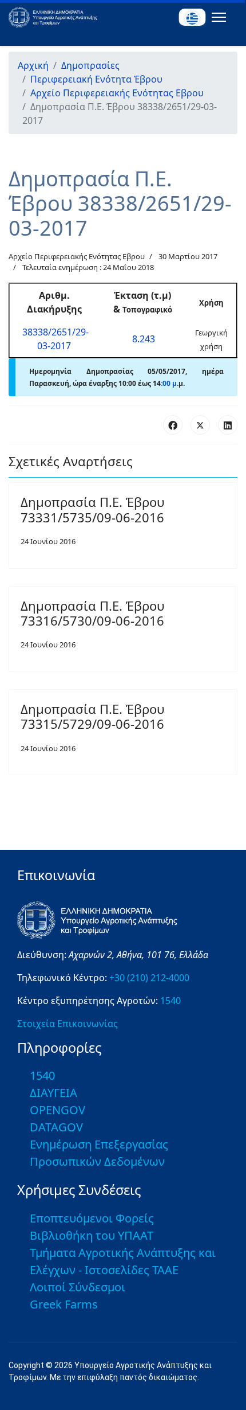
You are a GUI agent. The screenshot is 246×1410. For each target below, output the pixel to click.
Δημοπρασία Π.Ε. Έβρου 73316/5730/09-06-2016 (92, 613)
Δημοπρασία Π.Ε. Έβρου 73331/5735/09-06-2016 (92, 509)
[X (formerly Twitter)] (200, 425)
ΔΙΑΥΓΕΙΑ (53, 1092)
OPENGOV (57, 1110)
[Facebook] (172, 425)
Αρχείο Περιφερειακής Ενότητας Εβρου (77, 256)
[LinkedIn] (227, 425)
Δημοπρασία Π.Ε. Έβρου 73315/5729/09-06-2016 (92, 716)
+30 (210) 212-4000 (149, 977)
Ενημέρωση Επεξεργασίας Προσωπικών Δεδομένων (99, 1152)
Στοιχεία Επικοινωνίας (67, 1023)
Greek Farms (64, 1304)
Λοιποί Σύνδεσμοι (77, 1287)
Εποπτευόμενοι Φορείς (92, 1218)
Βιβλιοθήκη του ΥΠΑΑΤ (91, 1235)
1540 (170, 1000)
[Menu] (216, 17)
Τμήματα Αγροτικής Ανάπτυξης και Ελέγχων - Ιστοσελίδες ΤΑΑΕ (123, 1261)
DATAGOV (56, 1127)
